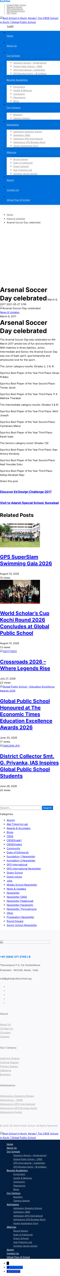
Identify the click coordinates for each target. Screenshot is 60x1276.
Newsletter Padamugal (20, 901)
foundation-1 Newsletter (21, 856)
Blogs (10, 832)
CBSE (10, 836)
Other (10, 913)
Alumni (11, 820)
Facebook (14, 1271)
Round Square (15, 921)
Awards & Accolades (18, 828)
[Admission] (8, 1267)
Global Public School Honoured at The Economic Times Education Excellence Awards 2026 (26, 714)
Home (10, 214)
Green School (15, 872)
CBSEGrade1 (14, 840)
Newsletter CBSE (17, 896)
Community (13, 848)
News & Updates (16, 218)
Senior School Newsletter (22, 925)
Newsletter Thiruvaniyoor (22, 909)
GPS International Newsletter (24, 868)
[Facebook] (8, 1271)
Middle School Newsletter (22, 884)
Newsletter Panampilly (20, 905)
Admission (16, 1267)
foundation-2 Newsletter (21, 860)
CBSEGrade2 (14, 844)
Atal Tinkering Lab (17, 824)
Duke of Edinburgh (18, 852)
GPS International (17, 864)
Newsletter (13, 892)
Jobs (9, 880)
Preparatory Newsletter (20, 917)
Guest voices (14, 876)
